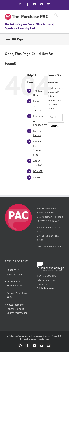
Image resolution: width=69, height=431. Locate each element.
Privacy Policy (57, 336)
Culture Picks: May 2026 (17, 295)
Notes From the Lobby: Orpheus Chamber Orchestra (17, 308)
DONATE (38, 171)
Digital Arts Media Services (38, 339)
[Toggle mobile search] (56, 15)
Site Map (46, 336)
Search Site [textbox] (55, 117)
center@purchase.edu (49, 246)
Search (37, 177)
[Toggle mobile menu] (62, 15)
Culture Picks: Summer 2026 (14, 283)
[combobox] (58, 117)
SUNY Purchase (45, 288)
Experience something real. (15, 271)
